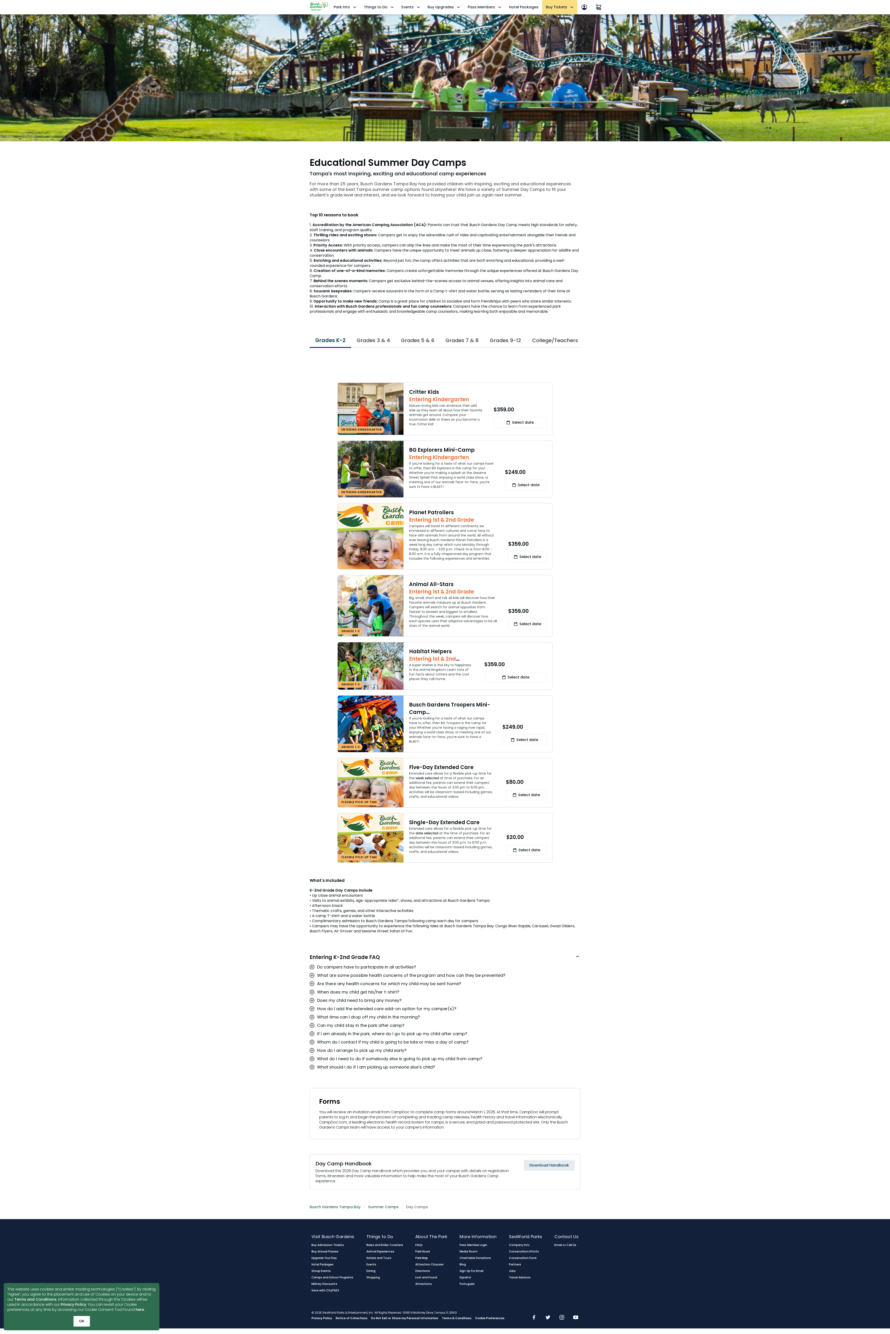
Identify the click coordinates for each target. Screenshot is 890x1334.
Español (465, 1277)
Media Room (468, 1251)
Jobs (512, 1271)
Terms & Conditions (456, 1318)
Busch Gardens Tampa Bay (335, 1207)
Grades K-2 (330, 340)
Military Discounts (324, 1284)
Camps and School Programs (332, 1277)
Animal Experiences (380, 1251)
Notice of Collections (351, 1318)
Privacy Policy (73, 1304)
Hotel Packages (523, 7)
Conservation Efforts (524, 1251)
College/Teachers (555, 340)
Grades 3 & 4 (373, 340)
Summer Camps (383, 1207)
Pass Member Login (473, 1245)
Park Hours (422, 1251)
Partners (515, 1264)
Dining (370, 1271)
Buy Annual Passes (325, 1251)
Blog (463, 1264)
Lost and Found (426, 1277)
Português (467, 1284)
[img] (534, 1318)
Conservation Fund (523, 1258)
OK (81, 1321)
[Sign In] (584, 7)
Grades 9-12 (505, 340)
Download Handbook (549, 1165)
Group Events (321, 1271)
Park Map (421, 1258)
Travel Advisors (520, 1277)
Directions (422, 1271)
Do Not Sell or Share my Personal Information (404, 1318)
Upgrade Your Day (324, 1258)
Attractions (423, 1284)
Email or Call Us (565, 1245)
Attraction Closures (429, 1264)
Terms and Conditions (35, 1299)
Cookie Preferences (490, 1318)
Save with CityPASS (325, 1290)
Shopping (373, 1277)
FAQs (419, 1245)
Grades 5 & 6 (417, 340)
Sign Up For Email (471, 1271)
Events (371, 1264)
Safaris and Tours (378, 1258)
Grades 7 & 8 (462, 340)
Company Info (519, 1245)
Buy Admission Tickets (328, 1245)
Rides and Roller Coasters (384, 1245)
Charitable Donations (475, 1258)
